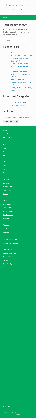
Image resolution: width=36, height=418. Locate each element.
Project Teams (7, 152)
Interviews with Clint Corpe (10, 239)
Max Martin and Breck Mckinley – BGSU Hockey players (20, 74)
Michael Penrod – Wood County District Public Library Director (21, 87)
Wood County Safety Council (10, 243)
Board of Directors (7, 137)
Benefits (5, 165)
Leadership (6, 232)
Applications (6, 183)
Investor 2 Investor (8, 186)
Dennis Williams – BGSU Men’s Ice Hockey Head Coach (20, 66)
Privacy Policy (7, 406)
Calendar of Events (8, 211)
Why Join (5, 169)
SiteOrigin (18, 414)
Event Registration (8, 215)
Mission (5, 148)
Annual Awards (7, 207)
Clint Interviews (16, 105)
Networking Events (8, 218)
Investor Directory (7, 190)
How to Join (6, 173)
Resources (5, 194)
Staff (4, 155)
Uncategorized (16, 102)
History (5, 144)
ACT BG (5, 229)
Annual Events (7, 204)
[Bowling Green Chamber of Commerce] (18, 5)
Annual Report (6, 134)
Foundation (6, 141)
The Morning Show (8, 236)
